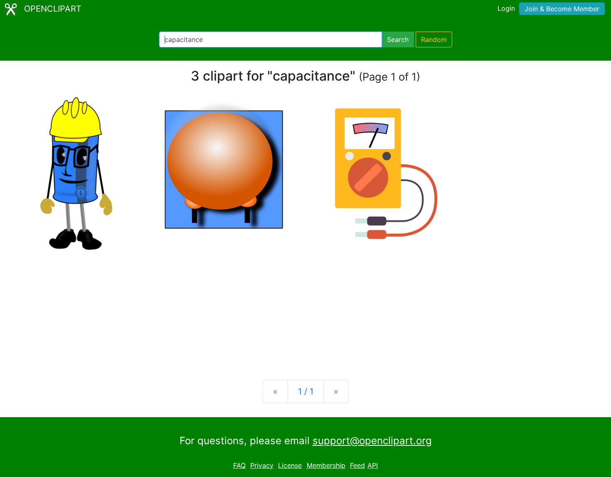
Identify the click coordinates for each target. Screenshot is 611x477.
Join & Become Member (562, 9)
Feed (357, 465)
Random (434, 39)
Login (506, 8)
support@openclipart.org (372, 441)
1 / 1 (305, 391)
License (290, 465)
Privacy (261, 465)
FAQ (239, 465)
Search (398, 39)
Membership (326, 465)
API (372, 465)
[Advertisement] (305, 308)
